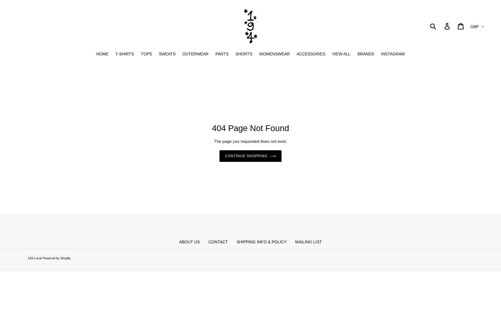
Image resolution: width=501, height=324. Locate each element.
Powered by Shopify (57, 258)
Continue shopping (246, 156)
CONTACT (218, 242)
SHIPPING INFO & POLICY (261, 242)
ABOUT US (189, 242)
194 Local (34, 258)
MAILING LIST (308, 242)
